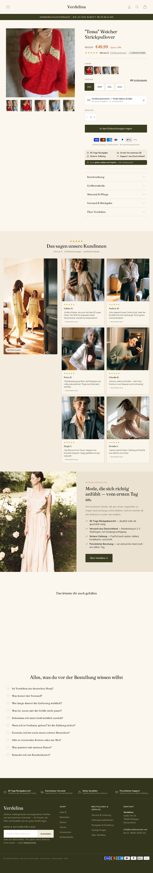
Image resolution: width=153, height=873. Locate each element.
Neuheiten (65, 817)
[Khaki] (115, 70)
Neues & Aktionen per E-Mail (20, 827)
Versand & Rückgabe (99, 203)
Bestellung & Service (100, 808)
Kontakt (129, 806)
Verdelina (76, 6)
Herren (63, 827)
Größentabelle (96, 185)
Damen (63, 822)
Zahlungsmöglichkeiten (102, 820)
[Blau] (106, 70)
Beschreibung (95, 176)
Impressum (45, 858)
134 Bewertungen (118, 53)
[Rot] (89, 70)
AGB (66, 858)
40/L (110, 87)
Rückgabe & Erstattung (103, 825)
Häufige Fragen (99, 830)
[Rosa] (97, 70)
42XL (119, 87)
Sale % (63, 812)
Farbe (88, 64)
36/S (89, 87)
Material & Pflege (97, 194)
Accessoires (65, 832)
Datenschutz (30, 842)
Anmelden (45, 833)
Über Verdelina (96, 211)
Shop (63, 806)
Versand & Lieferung (101, 815)
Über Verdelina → (99, 558)
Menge (89, 110)
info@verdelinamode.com (135, 829)
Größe (89, 79)
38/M (99, 87)
